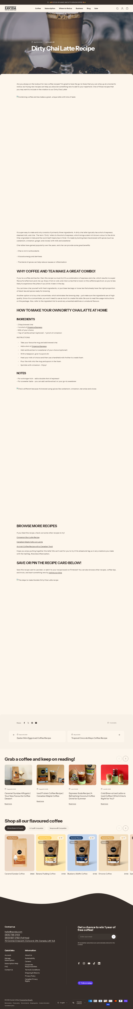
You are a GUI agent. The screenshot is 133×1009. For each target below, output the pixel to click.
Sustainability (30, 958)
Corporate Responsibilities (31, 966)
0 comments (113, 723)
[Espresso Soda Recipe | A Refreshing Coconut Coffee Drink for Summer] (82, 775)
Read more (8, 804)
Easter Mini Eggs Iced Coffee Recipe (34, 738)
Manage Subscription (9, 959)
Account (8, 955)
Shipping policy (34, 1003)
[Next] (125, 758)
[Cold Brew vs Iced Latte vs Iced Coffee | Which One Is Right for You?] (114, 775)
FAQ (6, 967)
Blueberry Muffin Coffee (77, 874)
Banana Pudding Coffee (45, 874)
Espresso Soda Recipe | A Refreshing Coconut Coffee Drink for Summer (82, 796)
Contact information (44, 1003)
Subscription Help (11, 963)
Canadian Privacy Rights (31, 980)
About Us (28, 955)
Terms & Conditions (32, 970)
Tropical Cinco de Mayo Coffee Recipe (89, 738)
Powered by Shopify (26, 1000)
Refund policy (8, 1003)
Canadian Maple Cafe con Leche (30, 542)
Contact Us (9, 970)
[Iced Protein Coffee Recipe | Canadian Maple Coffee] (50, 775)
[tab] (15, 828)
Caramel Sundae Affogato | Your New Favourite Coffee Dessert (17, 796)
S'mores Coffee (105, 874)
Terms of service (25, 1003)
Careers (28, 961)
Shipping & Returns (32, 973)
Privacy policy (16, 1003)
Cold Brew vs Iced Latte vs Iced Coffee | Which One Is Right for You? (113, 796)
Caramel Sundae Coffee (15, 874)
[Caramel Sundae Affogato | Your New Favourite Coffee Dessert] (18, 775)
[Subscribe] (114, 937)
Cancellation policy (9, 1005)
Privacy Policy (30, 976)
